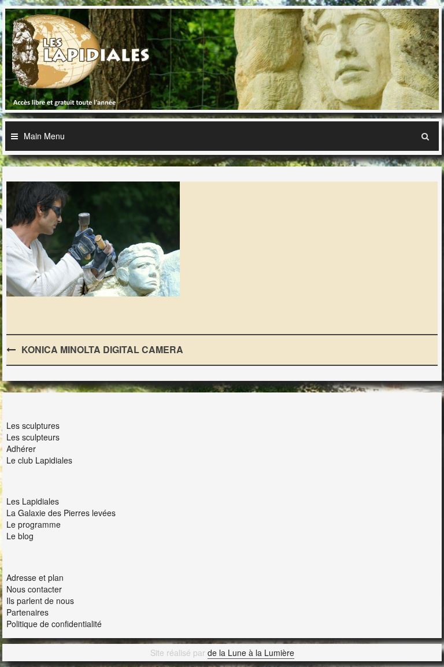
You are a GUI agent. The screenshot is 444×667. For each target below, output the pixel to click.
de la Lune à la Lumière (251, 652)
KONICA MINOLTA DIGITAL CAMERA (102, 349)
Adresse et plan (35, 577)
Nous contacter (34, 589)
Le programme (33, 524)
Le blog (20, 536)
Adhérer (21, 448)
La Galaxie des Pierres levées (61, 512)
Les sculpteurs (33, 437)
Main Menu (44, 136)
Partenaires (27, 612)
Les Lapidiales (32, 501)
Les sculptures (33, 425)
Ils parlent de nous (40, 600)
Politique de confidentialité (54, 623)
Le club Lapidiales (39, 460)
